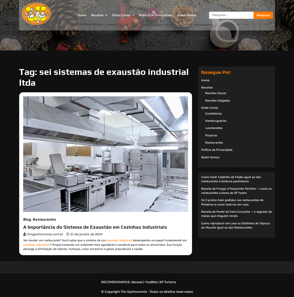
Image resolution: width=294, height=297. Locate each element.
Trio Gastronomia (133, 292)
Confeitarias (213, 113)
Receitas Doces (215, 93)
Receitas (97, 15)
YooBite (151, 282)
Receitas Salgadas (217, 100)
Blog (27, 219)
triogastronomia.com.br (45, 234)
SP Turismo (167, 282)
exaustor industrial (119, 240)
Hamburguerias (216, 121)
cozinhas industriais (36, 245)
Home (82, 15)
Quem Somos (186, 15)
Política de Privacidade (155, 15)
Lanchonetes (213, 128)
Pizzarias (211, 135)
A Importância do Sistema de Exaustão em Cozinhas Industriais (95, 227)
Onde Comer (121, 15)
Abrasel (137, 282)
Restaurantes (44, 219)
